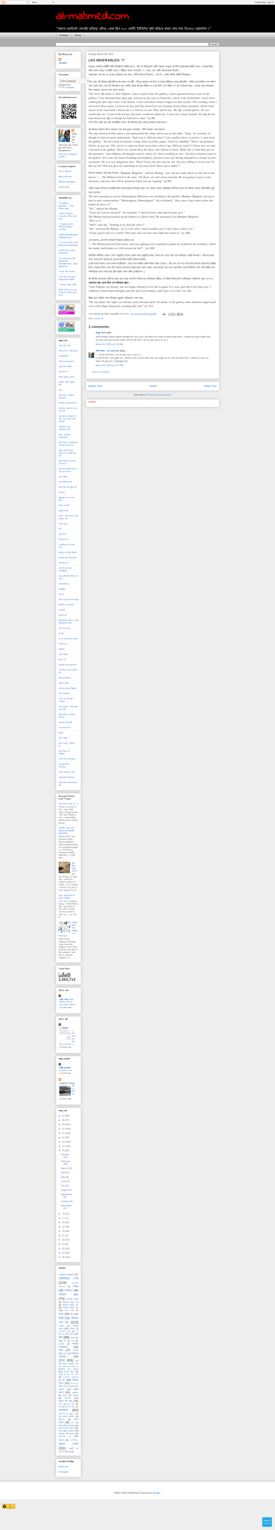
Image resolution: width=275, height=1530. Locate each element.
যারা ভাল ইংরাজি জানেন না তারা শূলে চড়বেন (68, 470)
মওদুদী (76, 1414)
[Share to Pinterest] (181, 314)
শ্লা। (73, 1423)
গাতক (65, 1353)
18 (63, 1222)
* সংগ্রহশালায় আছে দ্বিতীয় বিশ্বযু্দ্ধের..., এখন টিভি (67, 227)
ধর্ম (63, 1380)
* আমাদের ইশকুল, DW (67, 284)
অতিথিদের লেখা (68, 1278)
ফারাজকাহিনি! (63, 356)
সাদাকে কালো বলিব (66, 1428)
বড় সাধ (71, 1404)
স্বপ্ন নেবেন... (64, 524)
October (65, 1201)
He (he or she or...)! (68, 803)
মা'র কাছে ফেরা (64, 628)
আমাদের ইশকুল (72, 1299)
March (64, 1168)
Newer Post (95, 386)
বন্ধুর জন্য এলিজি (65, 366)
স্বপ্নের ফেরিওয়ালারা (66, 1433)
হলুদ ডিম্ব (62, 534)
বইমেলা (75, 1395)
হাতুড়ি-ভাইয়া (63, 510)
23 (63, 1244)
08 (63, 1120)
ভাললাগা (63, 1410)
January (65, 1154)
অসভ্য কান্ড (68, 1294)
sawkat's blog (66, 1083)
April (63, 1172)
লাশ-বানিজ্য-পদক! (65, 482)
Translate (69, 87)
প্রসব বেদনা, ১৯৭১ (66, 999)
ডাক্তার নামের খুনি (65, 722)
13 (63, 1141)
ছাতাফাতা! (63, 63)
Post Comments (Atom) (159, 394)
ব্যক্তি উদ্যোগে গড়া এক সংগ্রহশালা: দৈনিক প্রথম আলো (68, 292)
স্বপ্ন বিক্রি (63, 476)
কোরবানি (61, 1344)
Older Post (210, 386)
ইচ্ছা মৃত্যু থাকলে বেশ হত (68, 1320)
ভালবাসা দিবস (70, 1407)
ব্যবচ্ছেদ (62, 649)
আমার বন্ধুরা (69, 1310)
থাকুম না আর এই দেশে (68, 1374)
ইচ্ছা (71, 1314)
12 (63, 1137)
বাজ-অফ (68, 1398)
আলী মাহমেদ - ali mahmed (107, 350)
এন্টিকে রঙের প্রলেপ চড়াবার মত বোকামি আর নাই (67, 453)
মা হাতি (61, 633)
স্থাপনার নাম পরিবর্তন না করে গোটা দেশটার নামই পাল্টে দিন (67, 419)
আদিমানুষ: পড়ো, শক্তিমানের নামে (65, 428)
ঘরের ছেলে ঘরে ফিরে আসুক (68, 599)
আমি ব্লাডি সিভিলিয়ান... (68, 777)
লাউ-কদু (62, 1419)
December (66, 1205)
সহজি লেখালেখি (65, 1067)
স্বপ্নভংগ (70, 1431)
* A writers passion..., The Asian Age (66, 206)
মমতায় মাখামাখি (68, 1416)
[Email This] (169, 314)
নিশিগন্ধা (72, 1383)
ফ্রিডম (65, 1395)
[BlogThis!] (172, 314)
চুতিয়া (62, 1360)
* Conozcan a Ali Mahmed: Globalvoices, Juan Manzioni (68, 262)
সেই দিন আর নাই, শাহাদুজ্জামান (65, 569)
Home (78, 35)
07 (63, 1115)
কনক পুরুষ (69, 1334)
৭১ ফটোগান (63, 1028)
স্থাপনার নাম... (64, 563)
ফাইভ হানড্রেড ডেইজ (67, 772)
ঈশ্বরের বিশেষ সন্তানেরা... (64, 765)
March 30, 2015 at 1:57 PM (109, 365)
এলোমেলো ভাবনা (65, 1331)
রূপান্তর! (62, 610)
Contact (64, 35)
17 (63, 1218)
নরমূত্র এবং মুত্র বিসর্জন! (68, 552)
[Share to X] (175, 314)
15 (63, 1150)
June (64, 1181)
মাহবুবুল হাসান (101, 332)
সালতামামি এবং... (65, 584)
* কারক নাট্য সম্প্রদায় (67, 271)
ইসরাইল (61, 1326)
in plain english (66, 1274)
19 (63, 1226)
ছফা (76, 1360)
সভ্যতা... (62, 594)
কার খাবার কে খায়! (65, 1070)
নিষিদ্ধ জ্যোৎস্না (64, 1386)
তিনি (60, 529)
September (66, 1194)
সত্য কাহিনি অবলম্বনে (67, 1425)
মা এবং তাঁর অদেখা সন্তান (68, 638)
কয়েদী (61, 733)
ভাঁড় (60, 1407)
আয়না (61, 1313)
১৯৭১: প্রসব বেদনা (68, 1442)
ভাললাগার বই (98, 318)
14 (63, 1146)
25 (63, 1253)
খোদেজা (75, 1350)
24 (63, 1248)
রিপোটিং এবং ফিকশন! (66, 604)
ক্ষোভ (61, 1350)
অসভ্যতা (62, 492)
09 (63, 1124)
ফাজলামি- (75, 1393)
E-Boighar (64, 1472)
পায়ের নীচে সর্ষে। (65, 345)
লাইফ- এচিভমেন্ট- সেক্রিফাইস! (65, 436)
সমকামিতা (62, 589)
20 (63, 1231)
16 (63, 1213)
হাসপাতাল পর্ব (63, 539)
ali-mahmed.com (92, 16)
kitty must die (65, 176)
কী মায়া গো (69, 1341)
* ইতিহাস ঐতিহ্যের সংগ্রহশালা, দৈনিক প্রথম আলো (68, 216)
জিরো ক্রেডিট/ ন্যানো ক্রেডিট (67, 1367)
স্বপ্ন (61, 1431)
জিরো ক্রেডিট (68, 1363)
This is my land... (67, 361)
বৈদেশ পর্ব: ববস (66, 1401)
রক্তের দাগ (63, 615)
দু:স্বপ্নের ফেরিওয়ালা (70, 1377)
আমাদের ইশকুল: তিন (70, 1305)
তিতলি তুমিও (69, 1371)
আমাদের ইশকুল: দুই (70, 1307)
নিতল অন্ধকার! (64, 693)
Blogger (156, 1493)
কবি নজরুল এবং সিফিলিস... (64, 752)
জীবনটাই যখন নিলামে (68, 1369)
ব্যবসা (61, 1404)
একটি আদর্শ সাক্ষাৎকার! (67, 759)
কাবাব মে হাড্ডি (64, 505)
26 (63, 1257)
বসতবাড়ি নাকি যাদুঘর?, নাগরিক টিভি (67, 251)
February (65, 1161)
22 (63, 1239)
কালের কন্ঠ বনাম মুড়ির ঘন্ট (68, 487)
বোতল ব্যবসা (63, 654)
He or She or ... (66, 171)
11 (63, 1133)
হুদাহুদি (61, 1440)
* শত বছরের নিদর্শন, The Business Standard (68, 243)
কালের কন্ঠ (74, 1337)
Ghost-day (64, 187)
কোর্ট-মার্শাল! (63, 371)
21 (63, 1235)
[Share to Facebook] (178, 314)
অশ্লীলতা (68, 1290)
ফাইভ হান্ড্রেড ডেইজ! (66, 377)
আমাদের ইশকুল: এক (70, 1302)
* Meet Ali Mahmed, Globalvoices (68, 236)
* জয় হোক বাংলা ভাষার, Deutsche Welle (67, 278)
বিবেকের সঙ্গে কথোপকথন (68, 403)
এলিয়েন (72, 1328)
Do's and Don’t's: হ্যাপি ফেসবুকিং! (67, 896)
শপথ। (61, 390)
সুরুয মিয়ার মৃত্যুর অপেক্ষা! (74, 867)
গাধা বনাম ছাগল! (65, 727)
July (63, 1185)
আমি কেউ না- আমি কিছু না (68, 351)
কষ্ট (60, 1337)
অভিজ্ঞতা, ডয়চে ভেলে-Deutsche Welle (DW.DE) (67, 831)
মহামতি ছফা (63, 644)
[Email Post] (163, 314)
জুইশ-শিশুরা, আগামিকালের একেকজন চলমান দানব (68, 443)
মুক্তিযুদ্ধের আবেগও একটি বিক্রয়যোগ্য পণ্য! (68, 621)
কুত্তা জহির (63, 738)
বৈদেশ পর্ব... (63, 659)
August (65, 1190)
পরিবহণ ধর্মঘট (63, 683)
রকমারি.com (64, 1466)
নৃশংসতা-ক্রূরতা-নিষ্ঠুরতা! (68, 688)
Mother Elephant (67, 181)
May (63, 1177)
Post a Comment (100, 372)
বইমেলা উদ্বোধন (65, 678)
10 (63, 1129)
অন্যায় (75, 1286)
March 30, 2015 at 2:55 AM (109, 344)
